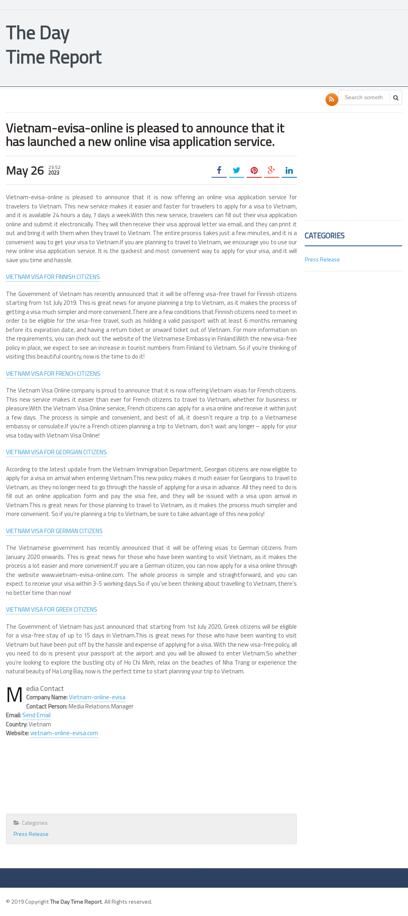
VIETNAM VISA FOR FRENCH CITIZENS (53, 373)
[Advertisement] (257, 47)
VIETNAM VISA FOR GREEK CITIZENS (51, 609)
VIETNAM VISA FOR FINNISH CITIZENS (53, 276)
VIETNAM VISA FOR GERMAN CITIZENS (54, 530)
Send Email (36, 715)
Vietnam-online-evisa (97, 697)
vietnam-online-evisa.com (64, 733)
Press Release (31, 834)
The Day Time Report (54, 44)
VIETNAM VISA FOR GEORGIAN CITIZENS (56, 452)
